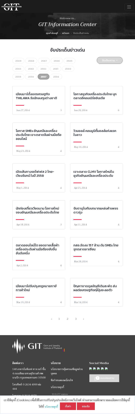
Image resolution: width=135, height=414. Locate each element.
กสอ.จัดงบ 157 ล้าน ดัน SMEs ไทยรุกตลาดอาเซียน (95, 247)
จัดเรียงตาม (109, 60)
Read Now (39, 100)
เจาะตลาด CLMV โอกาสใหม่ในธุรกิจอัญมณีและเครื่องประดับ (93, 173)
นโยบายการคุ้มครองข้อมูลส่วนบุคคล (67, 371)
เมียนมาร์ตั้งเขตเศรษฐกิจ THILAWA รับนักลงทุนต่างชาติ (36, 96)
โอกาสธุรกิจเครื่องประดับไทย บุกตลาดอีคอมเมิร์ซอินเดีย (95, 96)
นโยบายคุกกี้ (52, 406)
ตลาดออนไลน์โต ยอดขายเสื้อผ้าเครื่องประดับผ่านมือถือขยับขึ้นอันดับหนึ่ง (37, 249)
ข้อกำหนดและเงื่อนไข (62, 380)
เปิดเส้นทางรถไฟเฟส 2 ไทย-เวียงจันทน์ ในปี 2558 (35, 173)
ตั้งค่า (68, 406)
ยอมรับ (86, 406)
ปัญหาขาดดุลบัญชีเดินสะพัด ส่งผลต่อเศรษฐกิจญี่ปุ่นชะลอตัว (95, 288)
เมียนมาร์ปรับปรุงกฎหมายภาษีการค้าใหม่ (36, 288)
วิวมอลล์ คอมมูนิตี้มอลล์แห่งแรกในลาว (94, 132)
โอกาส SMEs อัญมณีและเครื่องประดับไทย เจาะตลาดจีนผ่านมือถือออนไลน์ (38, 134)
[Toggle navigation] (129, 7)
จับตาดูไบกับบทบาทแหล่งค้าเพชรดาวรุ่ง (95, 210)
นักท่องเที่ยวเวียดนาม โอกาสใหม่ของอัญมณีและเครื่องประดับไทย (37, 210)
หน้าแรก (65, 33)
